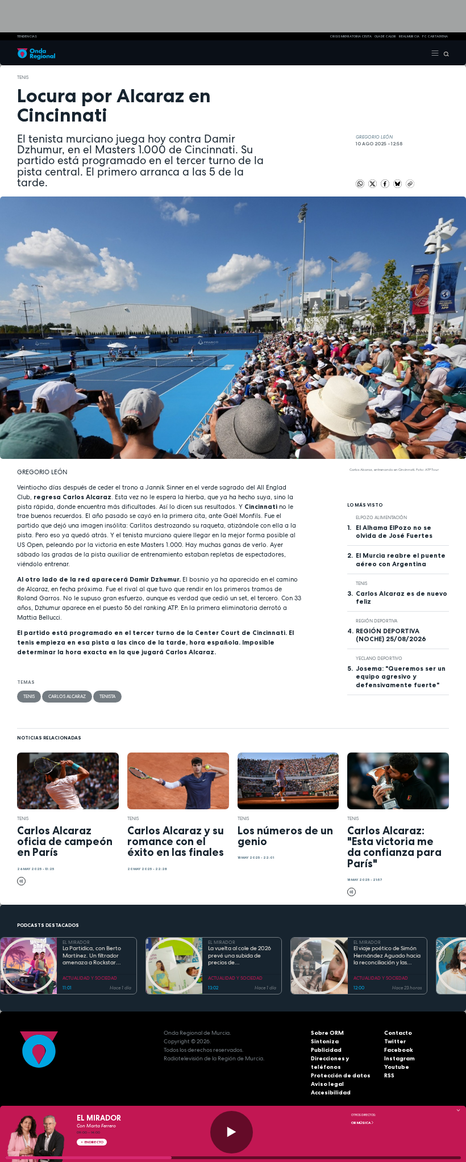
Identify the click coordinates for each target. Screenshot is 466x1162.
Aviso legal (327, 1084)
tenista (107, 696)
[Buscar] (444, 53)
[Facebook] (385, 183)
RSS (389, 1075)
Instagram (399, 1058)
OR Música (361, 1123)
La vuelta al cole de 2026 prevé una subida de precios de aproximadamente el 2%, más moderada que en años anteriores (240, 956)
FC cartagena (435, 36)
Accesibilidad (331, 1092)
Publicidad (326, 1050)
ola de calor (385, 36)
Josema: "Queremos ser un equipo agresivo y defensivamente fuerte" (401, 676)
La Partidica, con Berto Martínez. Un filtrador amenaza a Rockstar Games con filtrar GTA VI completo (94, 956)
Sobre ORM (327, 1032)
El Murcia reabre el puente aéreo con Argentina (401, 559)
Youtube (396, 1067)
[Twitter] (373, 183)
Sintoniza (325, 1041)
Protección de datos (341, 1075)
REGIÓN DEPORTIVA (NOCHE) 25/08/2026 (391, 635)
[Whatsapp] (360, 183)
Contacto (398, 1032)
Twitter (395, 1041)
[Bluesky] (398, 183)
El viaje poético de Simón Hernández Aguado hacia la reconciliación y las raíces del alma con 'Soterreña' (387, 956)
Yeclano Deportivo (379, 658)
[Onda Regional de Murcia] (36, 53)
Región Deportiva (376, 621)
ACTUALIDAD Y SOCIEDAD (90, 978)
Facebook (398, 1050)
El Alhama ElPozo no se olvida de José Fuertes (394, 532)
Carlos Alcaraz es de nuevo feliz (401, 597)
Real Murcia (409, 36)
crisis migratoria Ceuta (351, 36)
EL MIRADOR (76, 942)
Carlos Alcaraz (67, 696)
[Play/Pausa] (231, 1132)
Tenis (22, 77)
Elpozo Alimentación (381, 517)
